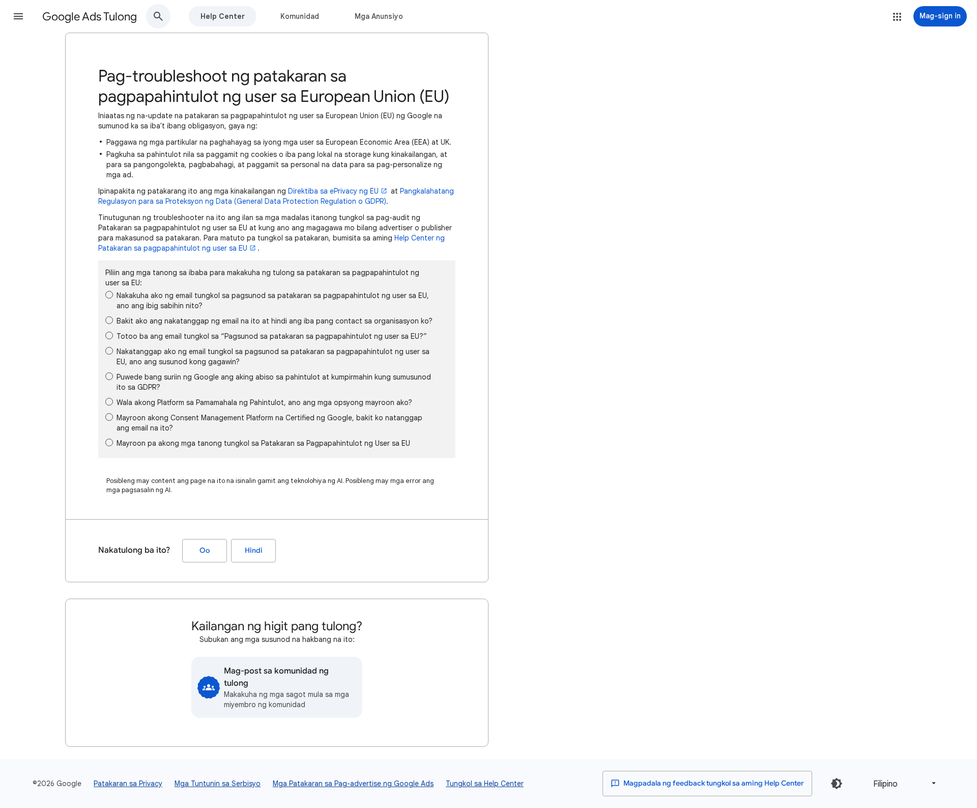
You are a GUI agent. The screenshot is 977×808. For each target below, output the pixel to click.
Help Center (222, 16)
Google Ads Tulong (89, 16)
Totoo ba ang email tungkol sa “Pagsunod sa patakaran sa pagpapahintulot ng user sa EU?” (272, 336)
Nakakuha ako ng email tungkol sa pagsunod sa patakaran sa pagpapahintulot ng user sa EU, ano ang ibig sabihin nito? (273, 300)
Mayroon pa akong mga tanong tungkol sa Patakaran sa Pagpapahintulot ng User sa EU (263, 443)
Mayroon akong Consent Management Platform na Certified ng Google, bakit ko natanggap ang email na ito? (269, 423)
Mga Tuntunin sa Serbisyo (218, 783)
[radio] (109, 295)
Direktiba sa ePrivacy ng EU (333, 191)
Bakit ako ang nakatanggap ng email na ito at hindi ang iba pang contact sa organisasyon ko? (275, 321)
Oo (204, 550)
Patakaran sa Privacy (128, 783)
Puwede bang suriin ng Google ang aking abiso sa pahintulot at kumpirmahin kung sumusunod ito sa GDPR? (274, 382)
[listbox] (902, 783)
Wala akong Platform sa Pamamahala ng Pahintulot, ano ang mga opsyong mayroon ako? (264, 402)
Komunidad (299, 16)
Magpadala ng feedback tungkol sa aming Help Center (713, 783)
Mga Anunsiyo (379, 16)
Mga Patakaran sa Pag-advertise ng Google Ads (353, 783)
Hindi (254, 550)
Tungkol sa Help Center (485, 783)
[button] (18, 16)
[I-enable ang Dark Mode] (836, 783)
